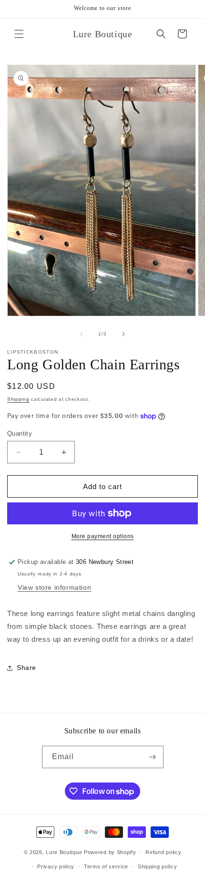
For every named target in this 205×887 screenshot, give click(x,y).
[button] (19, 33)
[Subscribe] (152, 757)
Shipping (18, 399)
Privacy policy (55, 866)
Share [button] (26, 667)
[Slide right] (123, 333)
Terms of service (106, 866)
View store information (54, 587)
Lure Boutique (64, 852)
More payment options (103, 536)
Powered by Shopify (110, 852)
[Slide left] (81, 333)
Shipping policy (157, 866)
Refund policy (163, 852)
